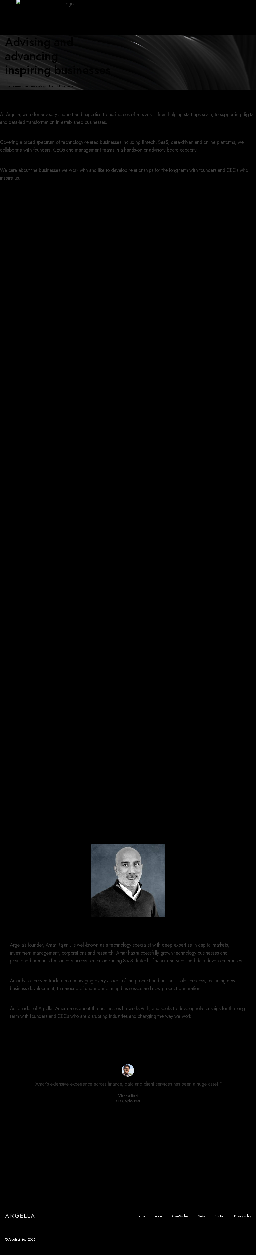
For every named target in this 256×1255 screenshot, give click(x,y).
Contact (219, 1216)
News (201, 1216)
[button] (111, 1111)
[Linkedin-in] (248, 1230)
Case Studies (180, 1216)
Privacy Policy (242, 1216)
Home (141, 1216)
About (158, 1216)
